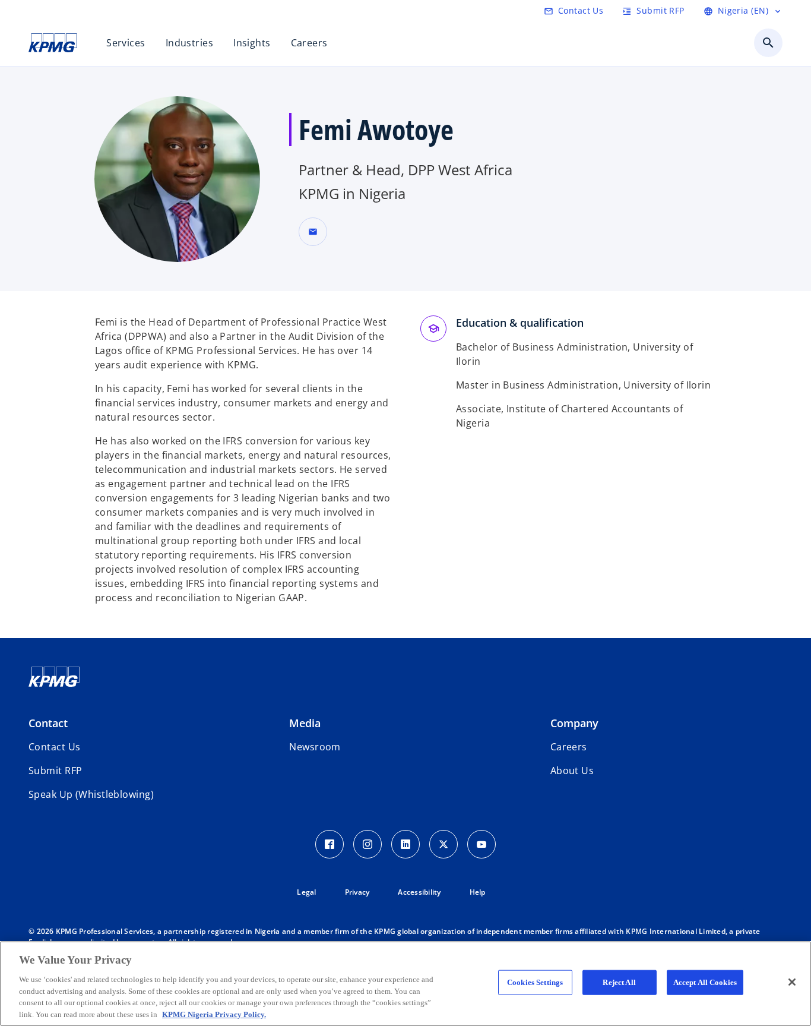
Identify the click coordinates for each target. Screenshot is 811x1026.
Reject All (619, 982)
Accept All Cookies (705, 982)
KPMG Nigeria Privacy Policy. (214, 1013)
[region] (405, 983)
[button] (313, 231)
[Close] (792, 982)
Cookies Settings (535, 982)
